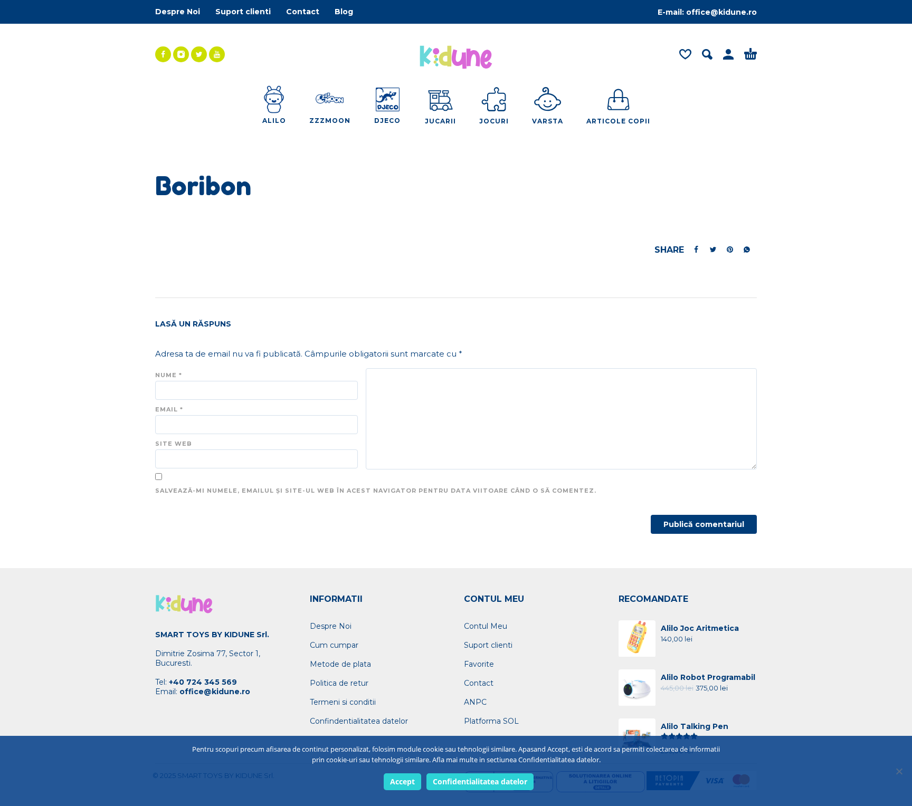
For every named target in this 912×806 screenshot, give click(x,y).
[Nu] (899, 771)
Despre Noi (177, 11)
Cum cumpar (334, 645)
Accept (402, 781)
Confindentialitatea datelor (359, 721)
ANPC (475, 702)
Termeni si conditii (343, 702)
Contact (302, 11)
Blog (344, 11)
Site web (173, 443)
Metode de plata (340, 664)
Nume (168, 375)
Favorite (479, 664)
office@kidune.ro (721, 12)
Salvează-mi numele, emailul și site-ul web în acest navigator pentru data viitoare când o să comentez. (375, 490)
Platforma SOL (491, 721)
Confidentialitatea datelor (480, 781)
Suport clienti (243, 11)
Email (169, 409)
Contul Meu (485, 626)
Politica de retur (339, 683)
